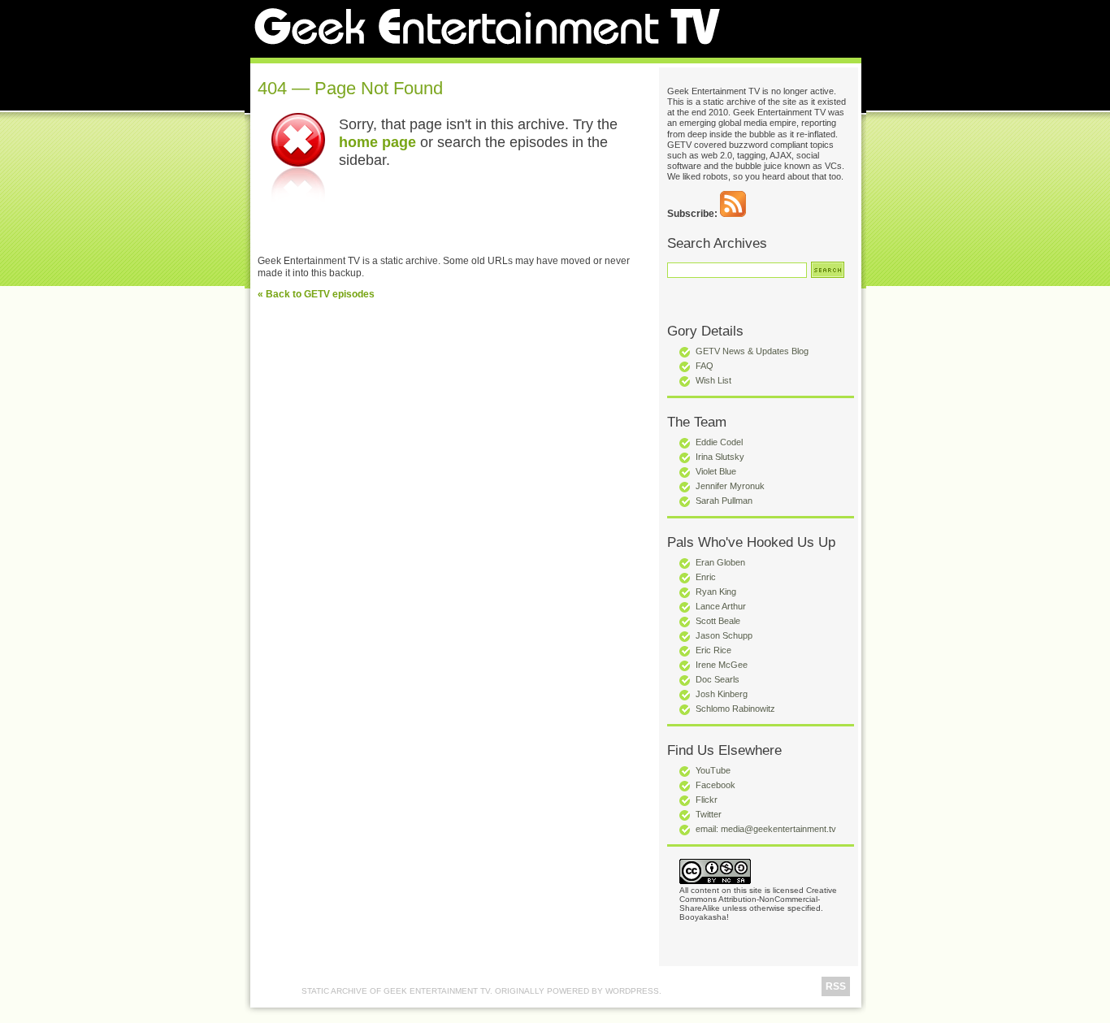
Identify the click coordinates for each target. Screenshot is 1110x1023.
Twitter (709, 814)
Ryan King (716, 591)
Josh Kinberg (722, 694)
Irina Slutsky (720, 457)
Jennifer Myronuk (730, 486)
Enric (706, 577)
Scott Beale (718, 621)
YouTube (713, 770)
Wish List (713, 380)
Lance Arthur (721, 606)
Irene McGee (722, 665)
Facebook (715, 785)
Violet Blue (716, 471)
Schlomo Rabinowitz (735, 708)
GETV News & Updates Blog (752, 351)
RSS (836, 986)
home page (377, 141)
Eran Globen (720, 562)
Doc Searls (717, 679)
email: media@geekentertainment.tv (766, 829)
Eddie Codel (719, 442)
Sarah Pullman (724, 500)
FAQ (704, 366)
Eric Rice (713, 650)
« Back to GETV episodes (316, 294)
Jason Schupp (724, 635)
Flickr (707, 799)
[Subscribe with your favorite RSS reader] (733, 213)
